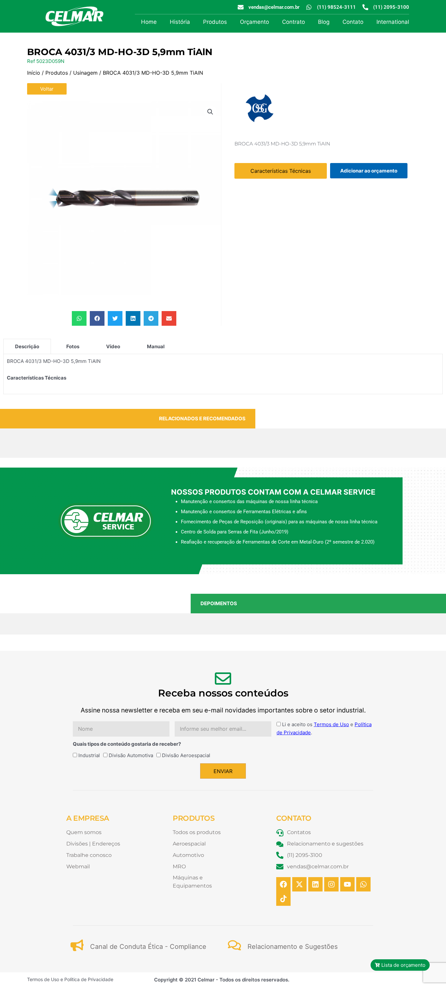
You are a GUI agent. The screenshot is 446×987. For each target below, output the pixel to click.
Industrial (89, 755)
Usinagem (85, 72)
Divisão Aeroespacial (186, 755)
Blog (323, 22)
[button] (210, 112)
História (180, 22)
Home (149, 22)
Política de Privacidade (88, 979)
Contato (352, 22)
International (392, 22)
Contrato (293, 22)
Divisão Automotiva (131, 755)
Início (33, 72)
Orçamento (254, 22)
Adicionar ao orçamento (368, 171)
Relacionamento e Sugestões (292, 946)
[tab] (27, 346)
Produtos (215, 22)
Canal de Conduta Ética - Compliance (148, 946)
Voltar (47, 89)
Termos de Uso (331, 724)
